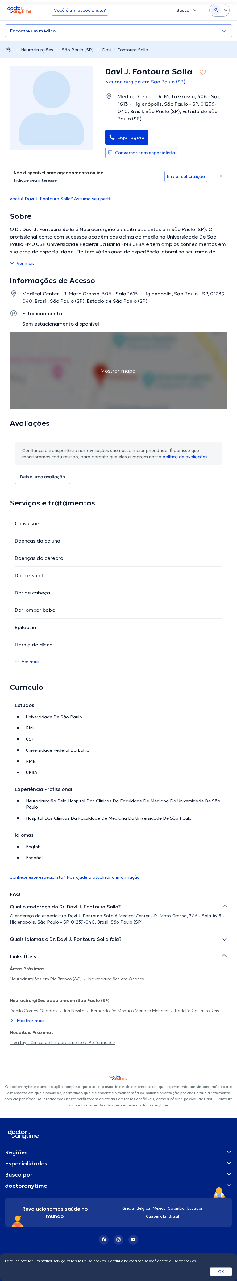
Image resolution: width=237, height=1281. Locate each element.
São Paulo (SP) (78, 50)
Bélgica (143, 1208)
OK (221, 1271)
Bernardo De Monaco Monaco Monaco (130, 1010)
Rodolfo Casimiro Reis (197, 1010)
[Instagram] (118, 1240)
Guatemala (156, 1216)
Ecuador (194, 1208)
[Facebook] (104, 1240)
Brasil (174, 1216)
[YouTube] (133, 1240)
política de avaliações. (186, 456)
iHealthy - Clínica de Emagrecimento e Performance (62, 1042)
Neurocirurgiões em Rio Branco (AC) (46, 979)
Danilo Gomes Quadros (34, 1010)
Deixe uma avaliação (42, 477)
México (159, 1208)
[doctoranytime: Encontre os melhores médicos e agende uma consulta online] (8, 49)
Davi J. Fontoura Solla (125, 50)
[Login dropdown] (219, 10)
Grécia (128, 1208)
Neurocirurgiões (37, 50)
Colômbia (176, 1208)
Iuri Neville (74, 1010)
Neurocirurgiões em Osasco (116, 979)
